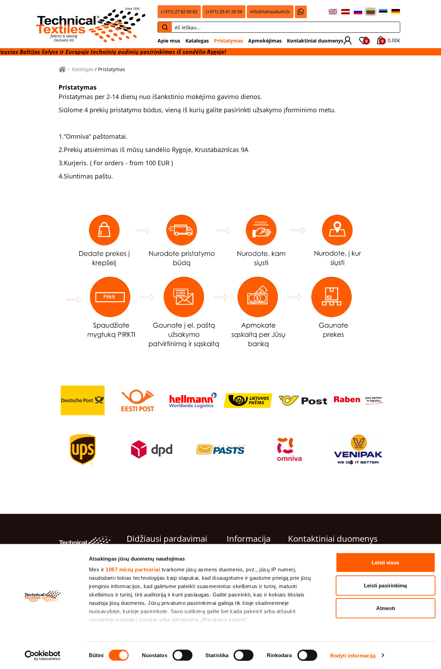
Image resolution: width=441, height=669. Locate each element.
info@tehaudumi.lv (270, 12)
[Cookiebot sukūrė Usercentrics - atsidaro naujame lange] (42, 655)
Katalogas (197, 40)
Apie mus (169, 40)
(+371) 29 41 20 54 (224, 12)
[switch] (182, 655)
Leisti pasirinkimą (385, 585)
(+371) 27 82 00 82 (179, 12)
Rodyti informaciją (352, 655)
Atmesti (385, 608)
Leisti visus (385, 562)
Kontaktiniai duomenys (315, 40)
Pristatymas (228, 40)
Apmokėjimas (265, 40)
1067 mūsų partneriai (133, 569)
